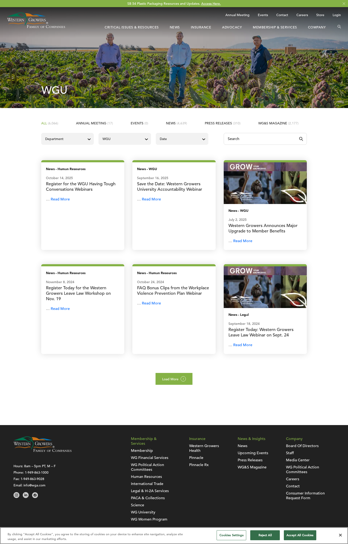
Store (320, 15)
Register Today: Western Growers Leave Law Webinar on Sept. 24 (261, 332)
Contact (282, 15)
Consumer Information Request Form (305, 495)
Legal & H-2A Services (150, 491)
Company (317, 27)
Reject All (265, 535)
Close (344, 3)
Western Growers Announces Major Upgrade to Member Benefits (263, 228)
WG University (143, 512)
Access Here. (211, 3)
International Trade (147, 483)
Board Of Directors (302, 446)
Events (263, 15)
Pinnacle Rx (199, 464)
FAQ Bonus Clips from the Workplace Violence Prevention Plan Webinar (173, 290)
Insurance (201, 27)
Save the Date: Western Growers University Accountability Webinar (169, 186)
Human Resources (71, 169)
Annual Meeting (237, 15)
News (175, 27)
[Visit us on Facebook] (35, 497)
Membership (142, 450)
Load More (170, 379)
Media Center (298, 460)
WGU (153, 169)
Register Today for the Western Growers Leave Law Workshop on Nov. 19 (78, 293)
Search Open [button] (339, 27)
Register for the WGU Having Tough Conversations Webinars (81, 186)
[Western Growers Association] (36, 26)
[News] (265, 182)
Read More (60, 199)
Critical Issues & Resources (132, 27)
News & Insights (251, 438)
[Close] (340, 535)
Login (337, 15)
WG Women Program (149, 519)
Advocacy (232, 27)
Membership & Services (275, 27)
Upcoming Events (253, 453)
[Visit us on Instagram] (16, 497)
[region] (174, 535)
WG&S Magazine (278, 123)
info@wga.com (34, 485)
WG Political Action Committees (147, 467)
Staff (290, 453)
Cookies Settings (231, 535)
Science (137, 505)
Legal (244, 315)
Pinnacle (196, 457)
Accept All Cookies (299, 535)
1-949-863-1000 (37, 472)
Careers (302, 15)
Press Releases (223, 123)
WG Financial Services (149, 457)
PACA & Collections (148, 498)
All (49, 123)
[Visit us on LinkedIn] (26, 497)
